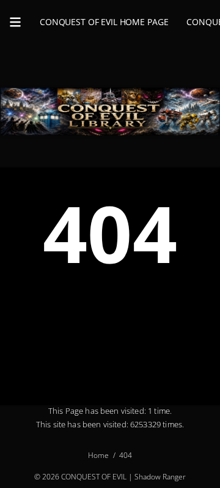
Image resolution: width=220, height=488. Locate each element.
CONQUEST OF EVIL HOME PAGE (104, 22)
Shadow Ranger (160, 476)
